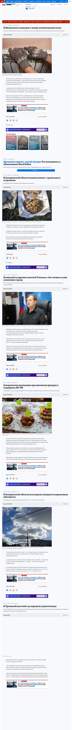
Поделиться (65, 34)
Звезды (50, 1)
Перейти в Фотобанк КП (17, 75)
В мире (45, 1)
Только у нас (15, 21)
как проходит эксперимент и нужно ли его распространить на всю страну (32, 109)
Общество (32, 1)
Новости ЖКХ (10, 125)
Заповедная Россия (49, 21)
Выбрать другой (31, 8)
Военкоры (21, 21)
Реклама (59, 4)
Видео (11, 1)
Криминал (10, 262)
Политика (26, 1)
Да (26, 8)
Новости (10, 21)
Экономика (39, 1)
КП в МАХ (34, 21)
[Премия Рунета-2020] (19, 4)
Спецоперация (18, 1)
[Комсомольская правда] (8, 4)
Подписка (66, 4)
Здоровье (55, 1)
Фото (7, 1)
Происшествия (58, 21)
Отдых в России (40, 21)
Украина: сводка (28, 21)
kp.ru (46, 116)
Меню (2, 1)
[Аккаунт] (70, 1)
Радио (53, 4)
